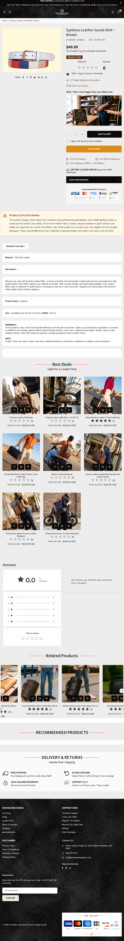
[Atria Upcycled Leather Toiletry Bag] (25, 683)
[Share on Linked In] (35, 77)
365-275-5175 (71, 853)
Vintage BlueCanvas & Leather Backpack (62, 534)
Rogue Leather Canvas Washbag (31, 933)
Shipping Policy (9, 857)
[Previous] (2, 691)
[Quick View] (28, 410)
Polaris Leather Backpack (61, 474)
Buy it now (94, 149)
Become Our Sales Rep (72, 824)
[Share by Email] (46, 77)
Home (4, 21)
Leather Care (7, 821)
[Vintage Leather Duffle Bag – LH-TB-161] (62, 395)
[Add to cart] (21, 410)
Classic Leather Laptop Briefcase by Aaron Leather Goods (102, 475)
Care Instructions (78, 179)
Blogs (4, 817)
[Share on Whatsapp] (42, 77)
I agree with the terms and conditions (85, 141)
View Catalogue (69, 832)
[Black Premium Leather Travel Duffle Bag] (103, 395)
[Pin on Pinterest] (31, 77)
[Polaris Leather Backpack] (62, 452)
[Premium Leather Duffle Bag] (21, 395)
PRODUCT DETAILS (15, 246)
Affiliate (65, 828)
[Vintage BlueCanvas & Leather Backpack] (62, 511)
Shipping (81, 51)
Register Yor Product (71, 821)
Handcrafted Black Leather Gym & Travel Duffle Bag (21, 475)
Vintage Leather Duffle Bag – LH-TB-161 (62, 417)
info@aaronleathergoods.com (78, 857)
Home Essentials (9, 824)
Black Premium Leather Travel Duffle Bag (103, 417)
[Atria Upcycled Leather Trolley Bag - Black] (66, 683)
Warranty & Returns (11, 853)
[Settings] (113, 12)
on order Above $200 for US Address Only (62, 3)
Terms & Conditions (11, 849)
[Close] (50, 928)
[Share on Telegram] (38, 77)
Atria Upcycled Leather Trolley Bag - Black (66, 706)
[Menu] (4, 12)
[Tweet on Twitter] (27, 77)
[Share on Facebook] (23, 77)
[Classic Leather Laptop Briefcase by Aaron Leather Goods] (103, 452)
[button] (118, 12)
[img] (88, 68)
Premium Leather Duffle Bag (21, 417)
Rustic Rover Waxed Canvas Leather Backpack (21, 535)
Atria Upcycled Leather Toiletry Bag (25, 706)
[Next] (121, 691)
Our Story (6, 813)
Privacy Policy (8, 846)
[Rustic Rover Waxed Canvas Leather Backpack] (21, 511)
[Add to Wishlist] (14, 410)
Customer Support (70, 813)
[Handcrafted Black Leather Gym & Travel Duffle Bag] (21, 452)
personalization (8, 832)
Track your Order (69, 817)
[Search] (10, 12)
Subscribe (10, 898)
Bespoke (6, 828)
